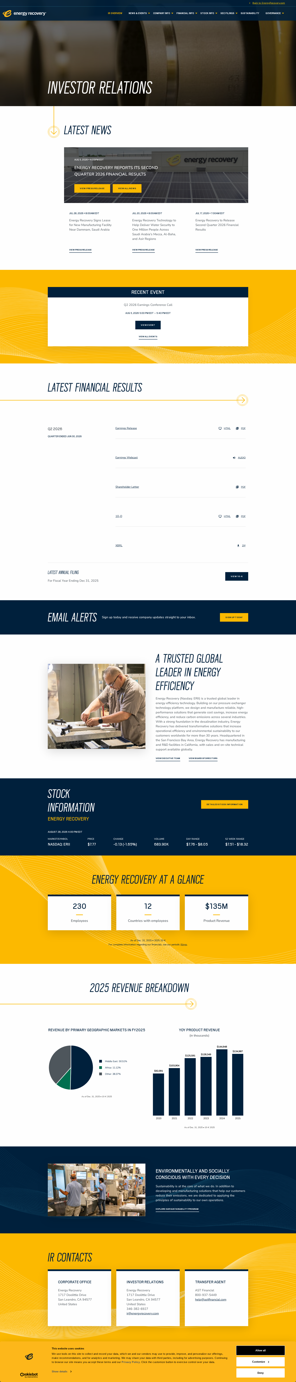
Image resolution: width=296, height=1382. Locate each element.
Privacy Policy (131, 1362)
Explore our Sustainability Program (177, 1209)
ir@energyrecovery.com (143, 1313)
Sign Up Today (234, 617)
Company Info (161, 13)
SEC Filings (227, 13)
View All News (127, 188)
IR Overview (115, 13)
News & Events (138, 13)
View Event (148, 325)
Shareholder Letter (127, 487)
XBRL (118, 545)
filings (184, 944)
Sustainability (250, 13)
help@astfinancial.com (210, 1299)
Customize (258, 1361)
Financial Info (185, 13)
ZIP (244, 545)
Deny (260, 1372)
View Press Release (92, 188)
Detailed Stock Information (225, 804)
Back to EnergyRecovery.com (268, 2)
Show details (59, 1371)
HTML (227, 428)
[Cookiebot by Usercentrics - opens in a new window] (29, 1375)
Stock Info (207, 13)
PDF (243, 428)
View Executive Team (168, 758)
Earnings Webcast (126, 457)
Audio (242, 457)
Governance (273, 13)
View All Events (148, 336)
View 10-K (237, 576)
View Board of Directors (203, 758)
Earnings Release (126, 428)
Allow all (260, 1350)
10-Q (118, 516)
